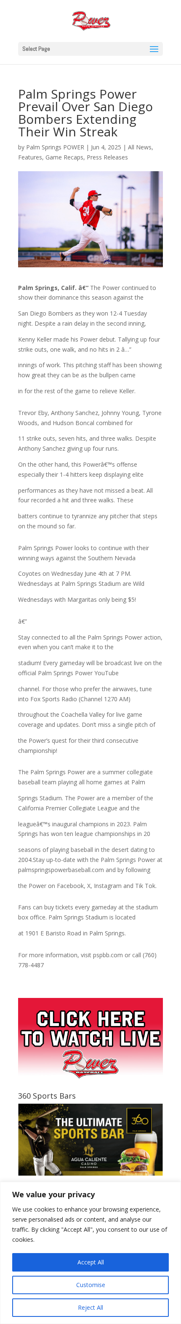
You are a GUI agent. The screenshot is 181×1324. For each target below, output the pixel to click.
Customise (90, 1285)
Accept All (90, 1262)
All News (140, 147)
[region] (90, 1253)
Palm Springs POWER (55, 147)
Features (30, 157)
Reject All (90, 1307)
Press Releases (107, 157)
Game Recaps (64, 157)
